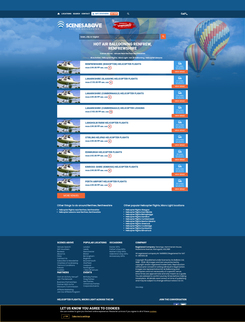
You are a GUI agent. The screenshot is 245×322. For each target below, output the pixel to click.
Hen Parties (88, 281)
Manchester (88, 251)
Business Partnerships (67, 284)
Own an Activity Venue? (67, 278)
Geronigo (125, 25)
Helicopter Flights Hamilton (138, 216)
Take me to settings (81, 316)
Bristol (86, 254)
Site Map (139, 287)
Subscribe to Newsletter (67, 260)
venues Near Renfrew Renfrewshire (129, 53)
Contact (86, 14)
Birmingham (88, 256)
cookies (153, 311)
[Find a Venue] (119, 37)
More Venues (71, 195)
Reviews (60, 251)
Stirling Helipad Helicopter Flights (107, 137)
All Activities (95, 57)
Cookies (60, 270)
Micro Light (123, 57)
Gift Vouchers (104, 14)
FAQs (59, 256)
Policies (60, 267)
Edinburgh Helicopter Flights (103, 152)
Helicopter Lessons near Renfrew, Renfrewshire (80, 212)
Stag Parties (88, 279)
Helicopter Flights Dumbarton (139, 228)
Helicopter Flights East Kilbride (139, 212)
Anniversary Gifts (117, 256)
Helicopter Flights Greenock (138, 223)
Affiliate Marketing (68, 290)
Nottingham (88, 267)
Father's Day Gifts (117, 249)
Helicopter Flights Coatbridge (139, 226)
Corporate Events (91, 286)
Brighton (87, 258)
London (86, 247)
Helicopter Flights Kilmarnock (138, 230)
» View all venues (90, 270)
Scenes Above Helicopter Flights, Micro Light (83, 25)
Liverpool (87, 265)
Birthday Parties (90, 277)
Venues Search (64, 247)
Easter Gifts (114, 247)
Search (76, 14)
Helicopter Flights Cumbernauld (140, 219)
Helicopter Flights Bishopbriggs (139, 214)
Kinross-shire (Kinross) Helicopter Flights (111, 166)
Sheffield (87, 263)
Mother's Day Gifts (117, 251)
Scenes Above (106, 53)
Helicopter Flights (109, 57)
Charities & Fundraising (67, 263)
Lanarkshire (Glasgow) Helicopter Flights (111, 78)
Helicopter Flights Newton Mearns (140, 221)
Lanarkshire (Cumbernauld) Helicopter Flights (114, 93)
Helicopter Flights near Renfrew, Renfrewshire (79, 209)
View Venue (180, 71)
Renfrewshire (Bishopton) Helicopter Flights (113, 64)
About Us (61, 254)
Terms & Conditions (66, 265)
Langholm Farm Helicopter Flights (106, 122)
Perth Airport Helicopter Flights (106, 181)
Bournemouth (89, 260)
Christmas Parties (91, 283)
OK (65, 316)
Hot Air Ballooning (136, 57)
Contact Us (62, 258)
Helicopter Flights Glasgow (137, 209)
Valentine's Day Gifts (118, 254)
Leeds (86, 249)
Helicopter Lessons (154, 57)
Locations (66, 14)
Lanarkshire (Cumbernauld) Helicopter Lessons (114, 108)
